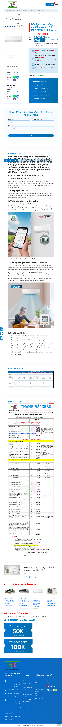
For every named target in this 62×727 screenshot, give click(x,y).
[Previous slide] (4, 57)
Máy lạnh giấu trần (24, 14)
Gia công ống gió (27, 699)
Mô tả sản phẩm (10, 160)
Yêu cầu (10, 125)
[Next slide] (22, 57)
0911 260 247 (15, 689)
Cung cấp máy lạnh (28, 680)
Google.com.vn (8, 713)
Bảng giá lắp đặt (44, 160)
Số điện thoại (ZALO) (38, 119)
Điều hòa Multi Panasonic (33, 18)
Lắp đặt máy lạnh (27, 692)
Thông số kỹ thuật (27, 160)
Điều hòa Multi (41, 14)
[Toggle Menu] (56, 4)
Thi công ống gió (27, 701)
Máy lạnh (13, 18)
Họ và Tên (11, 119)
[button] (10, 57)
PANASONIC (44, 81)
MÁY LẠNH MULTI (45, 85)
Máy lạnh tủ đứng (34, 14)
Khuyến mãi (50, 680)
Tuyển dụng (50, 683)
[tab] (11, 160)
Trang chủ (6, 18)
